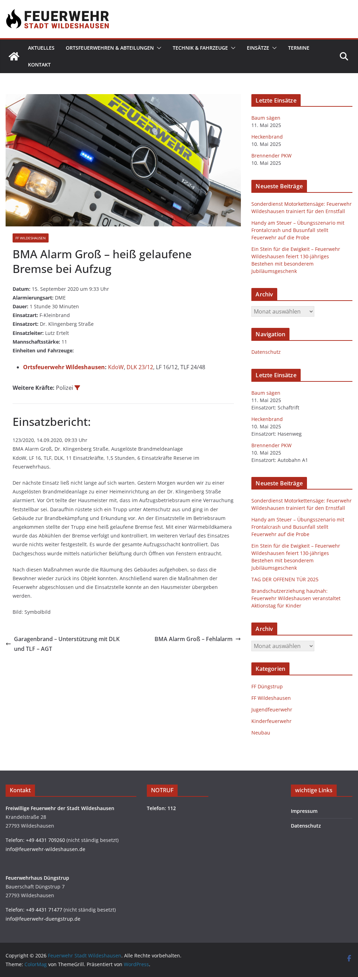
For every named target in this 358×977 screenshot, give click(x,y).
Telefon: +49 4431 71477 (34, 909)
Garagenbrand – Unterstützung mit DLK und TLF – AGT (67, 644)
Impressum (304, 811)
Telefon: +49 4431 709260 (35, 840)
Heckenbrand (267, 136)
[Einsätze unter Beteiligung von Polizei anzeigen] (77, 388)
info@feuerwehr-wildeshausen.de (45, 849)
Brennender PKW (271, 155)
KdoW (116, 367)
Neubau (260, 732)
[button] (158, 48)
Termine (298, 47)
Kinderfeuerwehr (271, 721)
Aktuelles (41, 47)
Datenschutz (266, 352)
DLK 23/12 (140, 367)
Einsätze (258, 47)
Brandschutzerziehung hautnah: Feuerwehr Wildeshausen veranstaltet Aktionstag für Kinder (296, 598)
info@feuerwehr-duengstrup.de (43, 918)
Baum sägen (265, 117)
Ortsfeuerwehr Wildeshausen (64, 367)
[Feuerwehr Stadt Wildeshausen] (14, 56)
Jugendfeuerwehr (271, 709)
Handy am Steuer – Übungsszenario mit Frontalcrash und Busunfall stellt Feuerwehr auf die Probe (297, 230)
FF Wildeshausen (30, 238)
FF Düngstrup (267, 686)
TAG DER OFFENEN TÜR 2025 (284, 579)
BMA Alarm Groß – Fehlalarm (193, 639)
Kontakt (39, 64)
